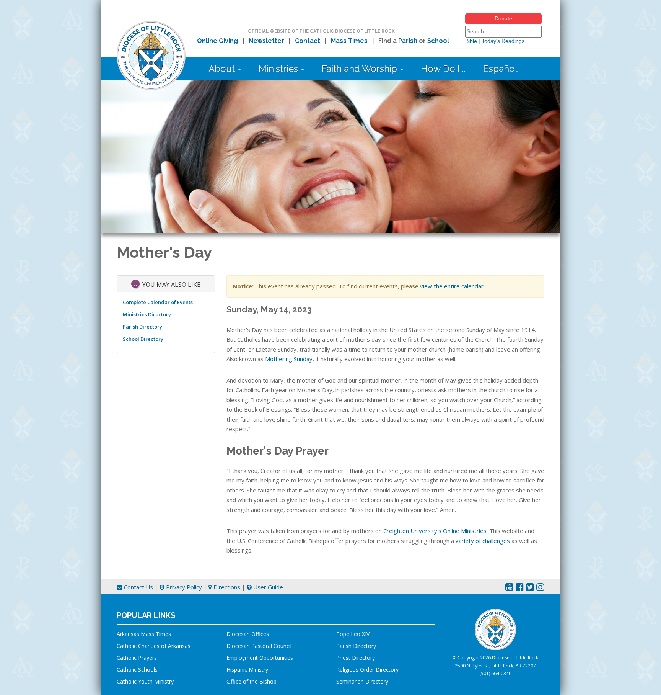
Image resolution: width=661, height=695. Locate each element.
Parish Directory (142, 326)
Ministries (279, 68)
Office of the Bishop (251, 681)
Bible (471, 41)
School (438, 40)
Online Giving (217, 40)
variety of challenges (483, 541)
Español (500, 68)
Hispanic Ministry (247, 669)
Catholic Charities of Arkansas (153, 645)
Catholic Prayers (137, 657)
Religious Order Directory (367, 669)
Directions (226, 587)
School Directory (143, 338)
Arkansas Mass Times (144, 634)
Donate (503, 18)
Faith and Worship (360, 68)
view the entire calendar (452, 286)
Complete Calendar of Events (158, 302)
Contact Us (137, 587)
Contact (307, 40)
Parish (407, 40)
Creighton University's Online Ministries (435, 531)
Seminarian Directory (362, 681)
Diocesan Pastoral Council (258, 645)
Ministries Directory (147, 314)
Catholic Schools (137, 669)
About (222, 68)
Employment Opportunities (259, 657)
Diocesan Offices (247, 634)
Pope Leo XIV (353, 634)
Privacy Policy (183, 587)
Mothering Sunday (289, 359)
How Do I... (443, 68)
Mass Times (349, 40)
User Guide (267, 587)
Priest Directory (355, 657)
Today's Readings (503, 41)
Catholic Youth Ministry (145, 681)
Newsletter (266, 40)
